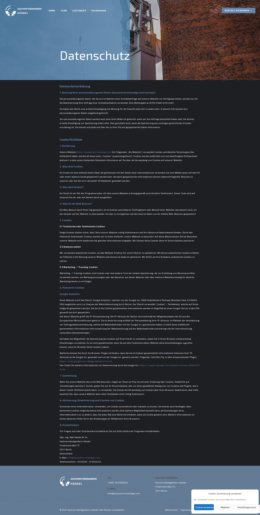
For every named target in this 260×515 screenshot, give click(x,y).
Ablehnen (225, 507)
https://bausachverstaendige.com (94, 152)
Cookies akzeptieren (205, 507)
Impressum (186, 510)
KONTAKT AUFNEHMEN (237, 10)
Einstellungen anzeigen (247, 507)
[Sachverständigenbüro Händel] (23, 10)
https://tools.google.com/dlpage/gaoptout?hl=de (86, 361)
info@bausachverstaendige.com (83, 457)
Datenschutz (171, 510)
